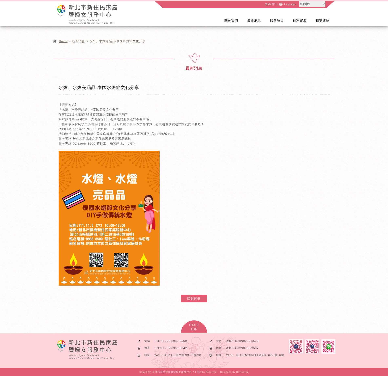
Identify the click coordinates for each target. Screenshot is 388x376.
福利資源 (300, 21)
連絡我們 (270, 4)
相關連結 (322, 21)
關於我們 (233, 23)
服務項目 (279, 23)
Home (63, 41)
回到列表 (194, 298)
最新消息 (256, 23)
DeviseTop (242, 372)
